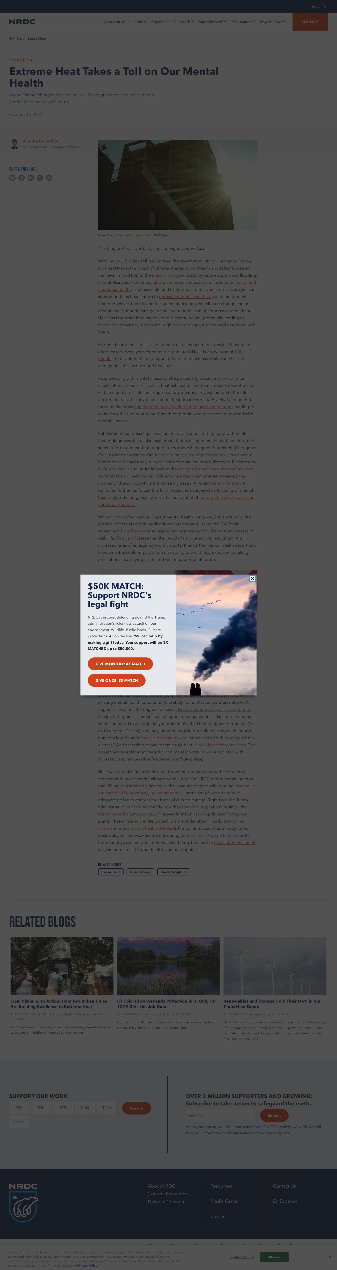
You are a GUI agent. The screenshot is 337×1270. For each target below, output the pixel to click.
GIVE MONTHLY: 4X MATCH (120, 664)
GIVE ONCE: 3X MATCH (117, 680)
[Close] (252, 578)
